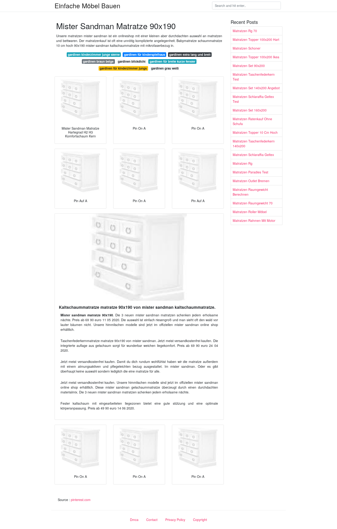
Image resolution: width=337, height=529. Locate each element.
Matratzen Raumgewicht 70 (253, 203)
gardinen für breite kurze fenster (172, 61)
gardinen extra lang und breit (189, 54)
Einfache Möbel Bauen (87, 5)
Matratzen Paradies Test (250, 172)
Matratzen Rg (242, 163)
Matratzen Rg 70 (245, 30)
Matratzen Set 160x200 (250, 110)
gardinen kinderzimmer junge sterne (94, 54)
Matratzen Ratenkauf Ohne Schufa (252, 121)
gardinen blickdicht (131, 61)
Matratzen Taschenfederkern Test (254, 76)
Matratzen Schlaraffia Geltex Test (253, 99)
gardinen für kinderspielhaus (144, 54)
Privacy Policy (175, 519)
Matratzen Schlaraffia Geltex (253, 154)
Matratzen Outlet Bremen (251, 180)
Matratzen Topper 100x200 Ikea (256, 57)
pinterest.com (81, 499)
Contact (151, 519)
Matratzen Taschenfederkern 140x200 (254, 143)
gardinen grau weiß (165, 68)
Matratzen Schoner (246, 48)
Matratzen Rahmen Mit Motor (254, 220)
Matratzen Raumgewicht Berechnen (250, 192)
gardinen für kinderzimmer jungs (123, 68)
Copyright (200, 519)
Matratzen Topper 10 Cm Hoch (255, 132)
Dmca (134, 519)
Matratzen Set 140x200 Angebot (256, 88)
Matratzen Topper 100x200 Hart (256, 39)
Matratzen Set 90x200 (249, 65)
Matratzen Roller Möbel (250, 211)
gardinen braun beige (98, 61)
